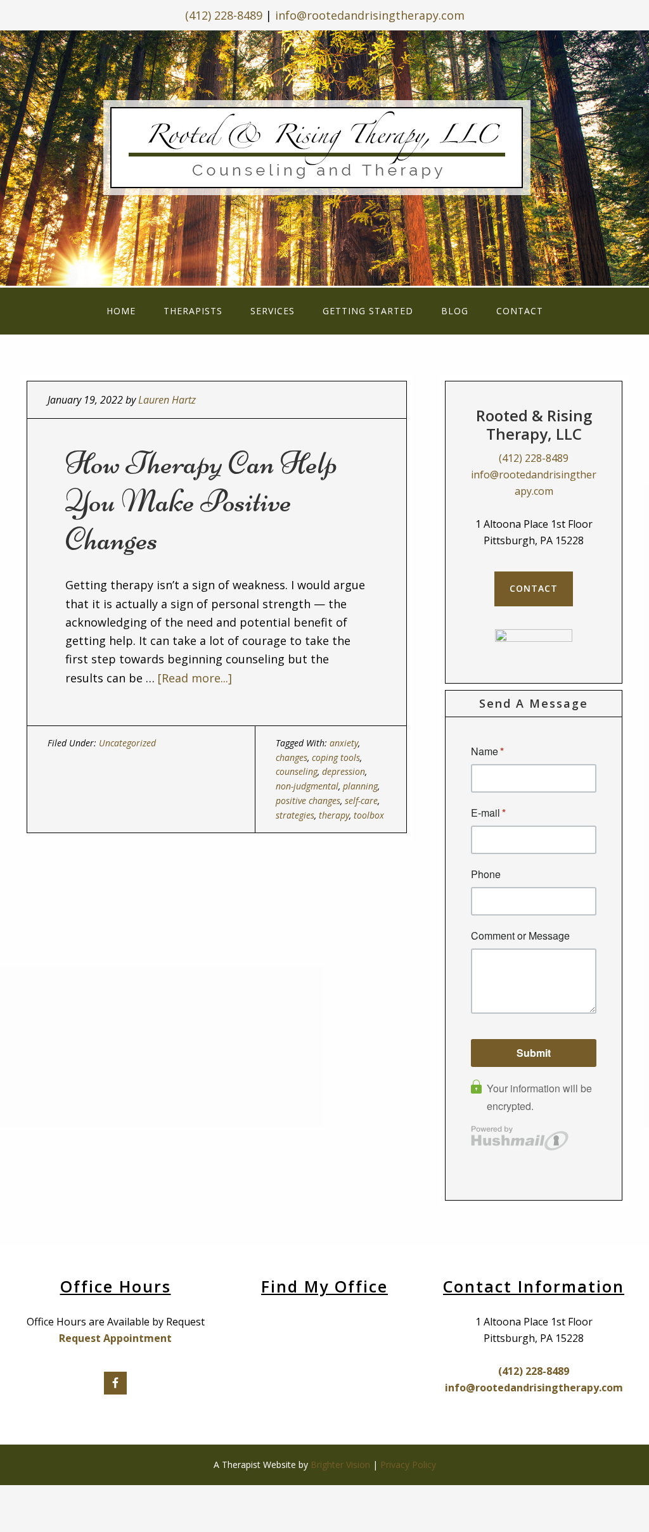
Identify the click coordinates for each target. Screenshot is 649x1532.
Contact (534, 588)
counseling (297, 771)
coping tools (336, 757)
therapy (334, 815)
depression (343, 771)
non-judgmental (307, 786)
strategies (295, 815)
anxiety (344, 743)
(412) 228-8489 (223, 15)
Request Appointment (115, 1338)
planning (360, 786)
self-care (361, 801)
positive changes (308, 801)
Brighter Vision (340, 1465)
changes (291, 757)
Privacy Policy (408, 1465)
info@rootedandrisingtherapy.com (370, 15)
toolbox (369, 815)
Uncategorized (127, 743)
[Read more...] (195, 678)
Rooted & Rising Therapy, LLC (325, 155)
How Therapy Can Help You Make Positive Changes (201, 501)
